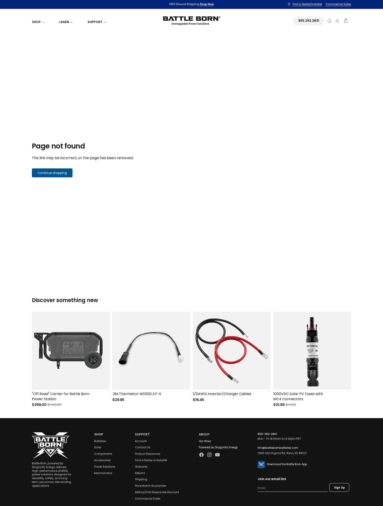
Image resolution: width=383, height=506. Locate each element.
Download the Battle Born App (287, 464)
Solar (97, 447)
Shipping (141, 479)
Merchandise (103, 473)
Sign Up (339, 487)
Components (103, 454)
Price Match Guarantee (150, 486)
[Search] (329, 20)
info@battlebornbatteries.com (278, 447)
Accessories (102, 460)
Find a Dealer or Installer (151, 460)
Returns (140, 473)
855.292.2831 (308, 20)
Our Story (205, 441)
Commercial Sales (147, 498)
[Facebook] (201, 454)
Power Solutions (104, 466)
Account (141, 441)
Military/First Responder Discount (157, 492)
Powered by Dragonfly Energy (218, 447)
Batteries (100, 441)
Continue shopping (52, 173)
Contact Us (142, 447)
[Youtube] (217, 454)
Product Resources (147, 454)
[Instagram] (209, 454)
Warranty (141, 466)
